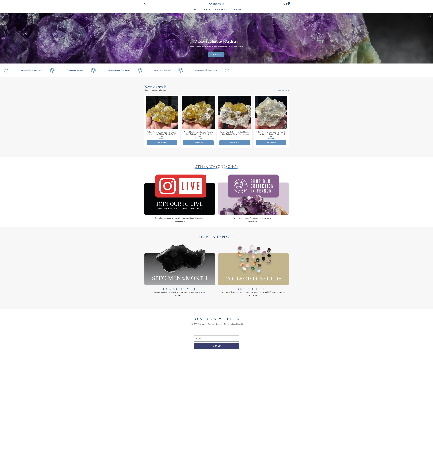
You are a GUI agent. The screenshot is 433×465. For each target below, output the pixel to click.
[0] (287, 4)
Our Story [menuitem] (236, 9)
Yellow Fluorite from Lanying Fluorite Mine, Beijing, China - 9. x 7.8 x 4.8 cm (271, 134)
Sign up (216, 346)
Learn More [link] (179, 221)
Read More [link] (179, 296)
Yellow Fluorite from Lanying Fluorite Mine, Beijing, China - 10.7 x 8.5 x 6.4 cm (198, 134)
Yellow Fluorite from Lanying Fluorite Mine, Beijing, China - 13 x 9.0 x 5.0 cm (162, 134)
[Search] (146, 4)
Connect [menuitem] (206, 9)
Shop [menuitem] (194, 9)
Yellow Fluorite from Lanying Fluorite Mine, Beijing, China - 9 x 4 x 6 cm (234, 133)
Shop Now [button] (216, 54)
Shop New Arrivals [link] (280, 90)
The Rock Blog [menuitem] (221, 9)
